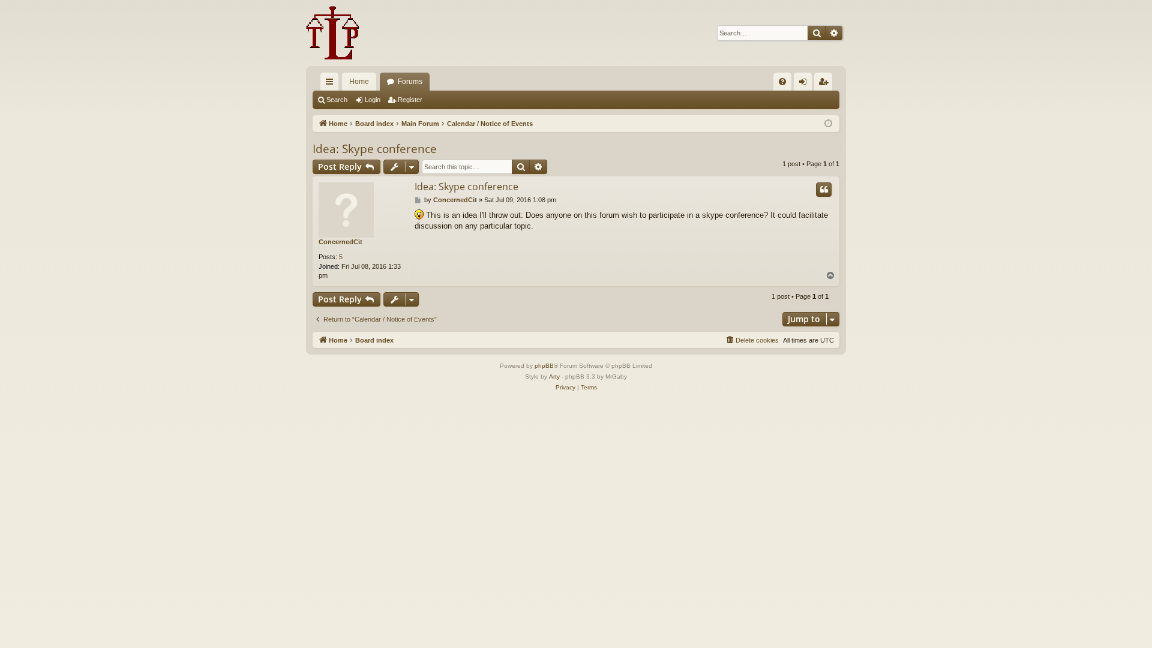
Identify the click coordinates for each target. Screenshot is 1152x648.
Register (410, 99)
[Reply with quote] (824, 189)
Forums (410, 81)
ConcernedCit (340, 241)
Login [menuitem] (805, 84)
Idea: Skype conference (375, 149)
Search (336, 99)
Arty (554, 376)
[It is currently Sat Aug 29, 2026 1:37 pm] (828, 124)
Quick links (331, 84)
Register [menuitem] (825, 84)
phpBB (544, 365)
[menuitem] (782, 82)
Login (372, 99)
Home (359, 81)
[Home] (332, 33)
